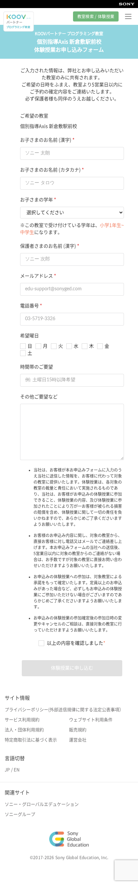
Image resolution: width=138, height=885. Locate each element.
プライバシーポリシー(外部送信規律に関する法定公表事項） (64, 709)
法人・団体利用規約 (24, 730)
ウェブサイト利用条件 (91, 720)
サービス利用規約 (22, 720)
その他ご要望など (39, 396)
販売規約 (77, 730)
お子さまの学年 (36, 199)
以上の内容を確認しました (76, 643)
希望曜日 (29, 335)
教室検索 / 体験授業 (95, 16)
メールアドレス (36, 276)
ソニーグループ (20, 814)
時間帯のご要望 (36, 366)
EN (16, 770)
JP (7, 770)
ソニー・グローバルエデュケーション (42, 804)
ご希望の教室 (34, 115)
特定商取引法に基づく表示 (31, 740)
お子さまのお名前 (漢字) (45, 140)
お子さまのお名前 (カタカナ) (50, 169)
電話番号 (29, 305)
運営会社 (77, 740)
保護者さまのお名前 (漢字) (48, 246)
